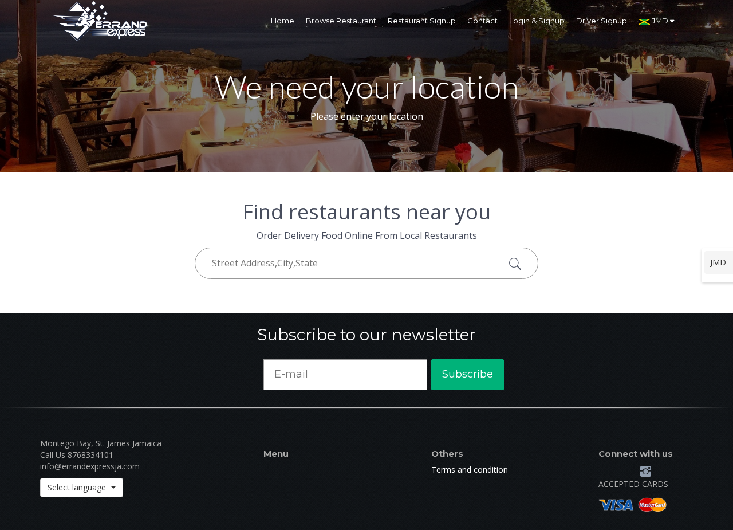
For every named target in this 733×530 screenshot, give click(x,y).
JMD (660, 20)
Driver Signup (601, 20)
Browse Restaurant (341, 20)
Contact (482, 20)
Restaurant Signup (422, 20)
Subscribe (467, 374)
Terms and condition (469, 469)
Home (282, 20)
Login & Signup (537, 20)
